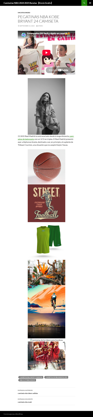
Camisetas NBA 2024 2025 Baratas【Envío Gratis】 (28, 3)
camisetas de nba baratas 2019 (56, 377)
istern (40, 26)
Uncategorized (24, 12)
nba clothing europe (27, 380)
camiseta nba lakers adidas (28, 391)
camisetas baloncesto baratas (31, 377)
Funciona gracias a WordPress (13, 414)
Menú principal (90, 3)
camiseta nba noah (25, 400)
